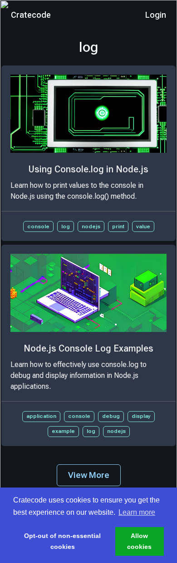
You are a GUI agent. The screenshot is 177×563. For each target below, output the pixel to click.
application (41, 416)
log (65, 226)
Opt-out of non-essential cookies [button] (62, 541)
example (63, 431)
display (141, 416)
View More (88, 475)
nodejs (91, 226)
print (118, 226)
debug (111, 416)
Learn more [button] (136, 512)
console (38, 226)
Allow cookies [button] (139, 541)
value (143, 226)
